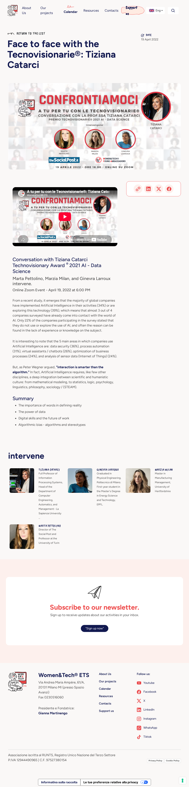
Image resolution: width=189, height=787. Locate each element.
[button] (155, 10)
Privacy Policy (155, 760)
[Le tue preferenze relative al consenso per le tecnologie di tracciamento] (182, 780)
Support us (131, 10)
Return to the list (30, 33)
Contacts (111, 10)
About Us (26, 10)
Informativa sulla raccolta (59, 782)
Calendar (71, 12)
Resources (91, 10)
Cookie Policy (172, 760)
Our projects (46, 10)
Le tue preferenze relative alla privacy (110, 782)
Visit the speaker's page (25, 470)
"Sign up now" (94, 628)
